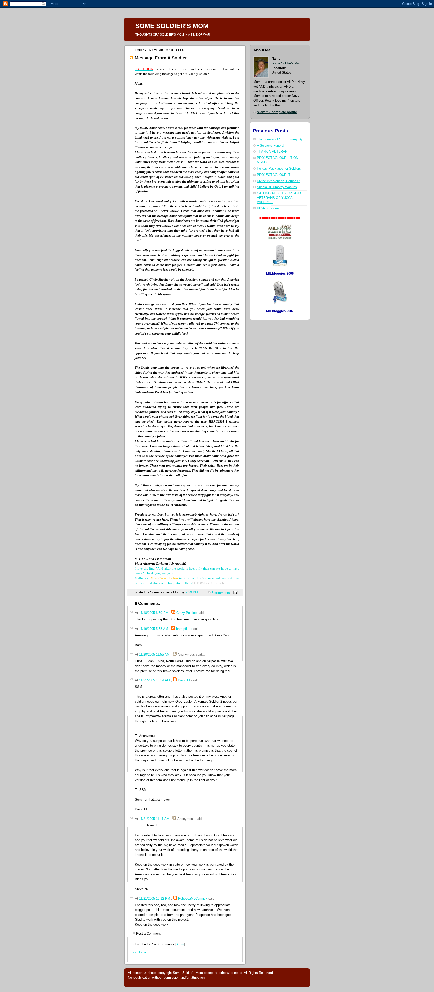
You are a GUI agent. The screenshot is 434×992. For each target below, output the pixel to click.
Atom (180, 944)
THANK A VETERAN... (273, 151)
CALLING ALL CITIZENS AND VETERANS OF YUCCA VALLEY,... (279, 198)
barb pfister (184, 629)
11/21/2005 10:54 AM (155, 680)
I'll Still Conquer (268, 208)
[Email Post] (235, 593)
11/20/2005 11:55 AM (155, 654)
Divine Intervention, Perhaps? (278, 181)
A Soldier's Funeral (270, 145)
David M (184, 680)
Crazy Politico (186, 613)
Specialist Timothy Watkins (277, 187)
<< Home (139, 952)
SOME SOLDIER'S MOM (172, 26)
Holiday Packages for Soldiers (279, 168)
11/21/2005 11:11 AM (154, 819)
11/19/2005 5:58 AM (154, 629)
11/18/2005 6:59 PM (154, 613)
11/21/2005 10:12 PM (155, 898)
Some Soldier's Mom (287, 63)
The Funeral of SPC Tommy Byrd (281, 139)
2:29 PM (192, 592)
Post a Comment (148, 933)
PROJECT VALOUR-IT (273, 175)
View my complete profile (277, 112)
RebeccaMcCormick (192, 898)
